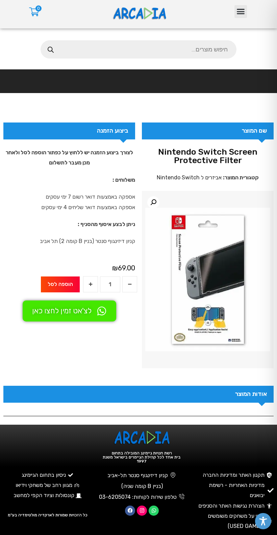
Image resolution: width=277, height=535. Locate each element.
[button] (240, 11)
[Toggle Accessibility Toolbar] (263, 521)
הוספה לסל (60, 284)
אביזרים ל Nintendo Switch (189, 177)
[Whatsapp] (154, 511)
